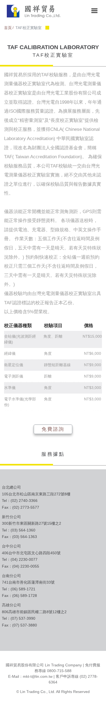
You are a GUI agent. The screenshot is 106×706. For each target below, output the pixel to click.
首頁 (8, 28)
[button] (94, 10)
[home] (32, 11)
